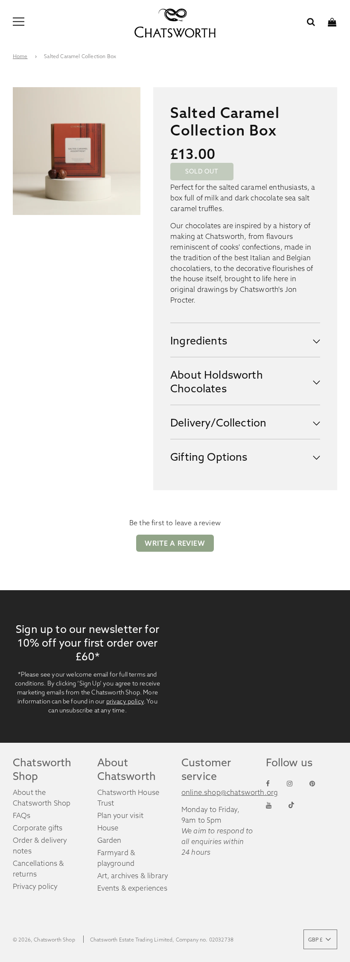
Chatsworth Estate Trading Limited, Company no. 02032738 (161, 939)
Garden (109, 840)
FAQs (22, 815)
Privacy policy (35, 886)
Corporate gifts (38, 828)
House (108, 828)
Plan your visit (120, 815)
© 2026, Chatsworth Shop (44, 939)
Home (20, 56)
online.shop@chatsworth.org (229, 792)
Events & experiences (132, 888)
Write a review (175, 543)
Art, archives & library (133, 875)
